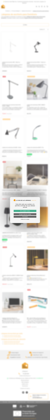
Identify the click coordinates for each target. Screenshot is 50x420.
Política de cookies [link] (25, 219)
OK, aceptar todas (25, 211)
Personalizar (25, 216)
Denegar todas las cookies (25, 214)
